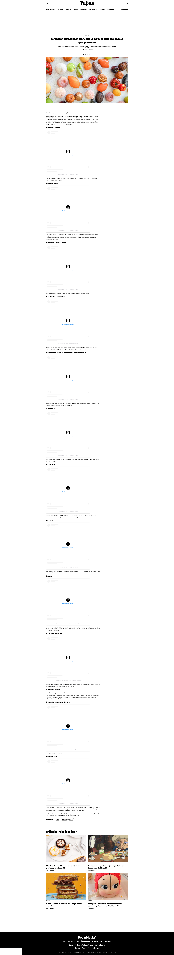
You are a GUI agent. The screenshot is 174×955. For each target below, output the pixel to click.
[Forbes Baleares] (93, 948)
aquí (52, 113)
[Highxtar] (97, 941)
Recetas (83, 9)
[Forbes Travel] (87, 945)
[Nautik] (107, 941)
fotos (57, 819)
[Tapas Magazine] (71, 945)
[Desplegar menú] (47, 4)
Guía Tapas (111, 9)
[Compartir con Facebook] (83, 55)
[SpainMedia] (87, 938)
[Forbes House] (80, 948)
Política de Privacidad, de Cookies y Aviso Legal (91, 952)
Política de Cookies (112, 952)
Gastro (68, 9)
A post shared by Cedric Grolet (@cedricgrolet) (68, 174)
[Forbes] (77, 945)
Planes (60, 9)
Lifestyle (93, 9)
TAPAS (88, 47)
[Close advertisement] (20, 949)
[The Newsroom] (71, 941)
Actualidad (50, 9)
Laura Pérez (51, 870)
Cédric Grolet (66, 814)
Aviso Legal (104, 952)
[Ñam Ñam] (85, 941)
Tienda (102, 9)
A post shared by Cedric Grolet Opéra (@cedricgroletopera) (68, 623)
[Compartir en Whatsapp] (89, 55)
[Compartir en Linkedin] (87, 55)
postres (71, 819)
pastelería (64, 819)
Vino (76, 9)
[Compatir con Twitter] (85, 55)
